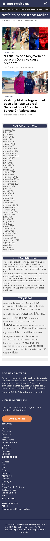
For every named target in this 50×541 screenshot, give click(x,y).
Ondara (34, 339)
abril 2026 (7, 139)
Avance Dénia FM (26, 303)
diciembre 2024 (10, 177)
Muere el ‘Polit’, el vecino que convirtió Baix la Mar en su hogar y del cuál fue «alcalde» (24, 263)
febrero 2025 (9, 172)
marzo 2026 (8, 141)
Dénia (39, 313)
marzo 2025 (8, 170)
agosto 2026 (9, 130)
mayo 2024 (8, 193)
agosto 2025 (9, 158)
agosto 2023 (9, 214)
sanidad (28, 346)
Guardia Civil (40, 325)
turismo (40, 349)
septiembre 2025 (11, 156)
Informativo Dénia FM (20, 328)
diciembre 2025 (10, 149)
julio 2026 (7, 132)
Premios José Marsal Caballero (16, 509)
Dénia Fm (19, 318)
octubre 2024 (9, 181)
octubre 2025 (9, 153)
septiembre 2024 (11, 184)
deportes (25, 314)
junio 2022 (8, 247)
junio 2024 (8, 191)
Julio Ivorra (41, 329)
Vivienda (6, 454)
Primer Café (20, 346)
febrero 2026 (9, 144)
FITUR (5, 506)
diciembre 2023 (10, 205)
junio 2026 (8, 134)
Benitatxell (16, 310)
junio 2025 (8, 163)
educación (8, 321)
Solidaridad (7, 349)
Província (6, 448)
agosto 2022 (9, 243)
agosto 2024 (9, 186)
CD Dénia (33, 309)
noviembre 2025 (10, 151)
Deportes (6, 431)
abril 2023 (7, 224)
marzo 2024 (9, 198)
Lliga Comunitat (8, 333)
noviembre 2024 (11, 179)
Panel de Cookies (26, 529)
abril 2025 (7, 167)
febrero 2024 (9, 200)
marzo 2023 (8, 226)
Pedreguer (7, 343)
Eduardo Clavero (33, 318)
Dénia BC (7, 318)
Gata (4, 470)
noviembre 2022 (11, 235)
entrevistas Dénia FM (25, 321)
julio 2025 (7, 160)
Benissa (7, 309)
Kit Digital (29, 407)
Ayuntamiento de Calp (12, 306)
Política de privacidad (22, 527)
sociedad (37, 345)
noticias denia (28, 336)
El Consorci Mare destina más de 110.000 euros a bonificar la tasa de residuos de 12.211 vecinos (24, 280)
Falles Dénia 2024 (10, 503)
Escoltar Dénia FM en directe (15, 9)
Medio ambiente (9, 442)
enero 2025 (8, 174)
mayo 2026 (8, 137)
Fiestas (5, 437)
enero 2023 (8, 231)
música (16, 337)
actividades (7, 304)
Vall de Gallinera (9, 493)
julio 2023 (7, 217)
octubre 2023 (9, 210)
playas (18, 343)
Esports (9, 324)
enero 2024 (8, 202)
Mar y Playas (8, 440)
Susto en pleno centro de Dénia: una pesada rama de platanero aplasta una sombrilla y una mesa (24, 269)
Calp (24, 309)
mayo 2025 (8, 165)
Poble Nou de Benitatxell (13, 487)
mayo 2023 (8, 221)
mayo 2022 (8, 249)
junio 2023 (8, 219)
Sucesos (17, 349)
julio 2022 (7, 245)
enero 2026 (8, 146)
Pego (13, 343)
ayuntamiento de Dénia (33, 306)
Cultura (47, 9)
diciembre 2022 (10, 233)
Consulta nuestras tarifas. (14, 400)
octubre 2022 (9, 238)
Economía (6, 434)
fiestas (19, 325)
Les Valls (6, 473)
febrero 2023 (9, 228)
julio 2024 (7, 188)
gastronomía (28, 325)
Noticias (7, 423)
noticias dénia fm (13, 339)
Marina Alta (23, 332)
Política (25, 342)
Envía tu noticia (17, 418)
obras (27, 340)
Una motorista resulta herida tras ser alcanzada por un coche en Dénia (25, 275)
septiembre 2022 (11, 240)
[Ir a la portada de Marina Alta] (18, 3)
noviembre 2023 (11, 207)
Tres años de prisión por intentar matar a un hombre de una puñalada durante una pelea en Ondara (23, 287)
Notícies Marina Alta (12, 20)
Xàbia (13, 352)
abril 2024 (7, 196)
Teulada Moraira (29, 349)
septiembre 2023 (11, 212)
